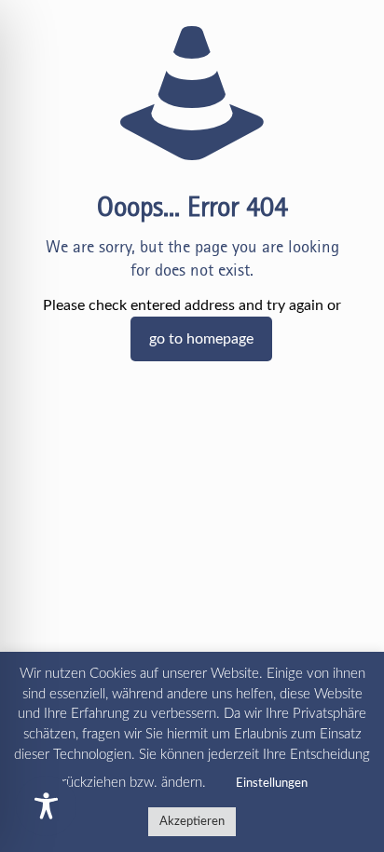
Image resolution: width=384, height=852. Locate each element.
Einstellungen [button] (272, 784)
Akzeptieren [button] (192, 822)
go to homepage (201, 338)
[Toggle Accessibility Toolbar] (46, 806)
